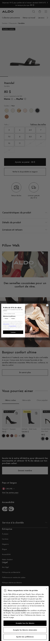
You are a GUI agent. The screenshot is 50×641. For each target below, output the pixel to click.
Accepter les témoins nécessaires (25, 630)
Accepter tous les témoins (25, 623)
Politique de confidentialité (14, 610)
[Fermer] (46, 588)
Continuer (13, 332)
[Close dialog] (47, 305)
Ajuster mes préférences (25, 637)
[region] (25, 613)
